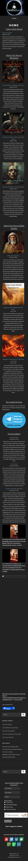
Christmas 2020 (14, 437)
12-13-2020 (14, 464)
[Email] (19, 844)
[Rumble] (9, 844)
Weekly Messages (11, 804)
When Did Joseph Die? (13, 256)
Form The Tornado (7, 33)
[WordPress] (16, 839)
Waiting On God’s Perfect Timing (11, 754)
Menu (14, 18)
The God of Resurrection (8, 757)
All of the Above (11, 809)
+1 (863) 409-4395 (14, 855)
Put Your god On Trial (7, 737)
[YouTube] (6, 839)
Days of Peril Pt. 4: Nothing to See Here (13, 85)
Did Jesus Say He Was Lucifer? (10, 746)
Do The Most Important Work (10, 727)
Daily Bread (9, 802)
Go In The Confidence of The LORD (11, 734)
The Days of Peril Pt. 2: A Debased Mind (13, 187)
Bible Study (9, 807)
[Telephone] (14, 844)
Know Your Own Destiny (8, 731)
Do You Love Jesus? (7, 752)
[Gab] (21, 839)
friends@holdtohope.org (14, 857)
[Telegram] (11, 839)
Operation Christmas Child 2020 (14, 488)
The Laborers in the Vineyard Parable (12, 749)
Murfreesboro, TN (14, 853)
